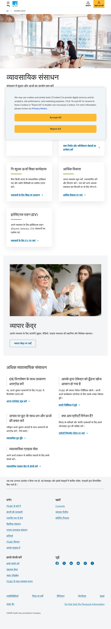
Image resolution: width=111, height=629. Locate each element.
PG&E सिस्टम (12, 542)
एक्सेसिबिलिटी (12, 596)
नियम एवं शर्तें (37, 596)
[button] (8, 4)
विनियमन (60, 596)
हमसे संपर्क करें (12, 563)
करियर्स (9, 536)
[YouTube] (78, 563)
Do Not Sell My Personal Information (85, 604)
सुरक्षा (102, 596)
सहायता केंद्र (12, 569)
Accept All (55, 117)
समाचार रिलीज (62, 512)
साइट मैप (10, 604)
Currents (60, 506)
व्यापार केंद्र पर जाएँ (22, 343)
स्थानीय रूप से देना (14, 518)
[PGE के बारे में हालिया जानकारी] (92, 563)
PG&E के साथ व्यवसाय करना (19, 581)
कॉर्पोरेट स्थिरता (62, 518)
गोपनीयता (82, 596)
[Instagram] (85, 563)
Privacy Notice (39, 108)
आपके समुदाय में (13, 547)
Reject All (55, 129)
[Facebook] (57, 563)
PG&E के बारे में (13, 506)
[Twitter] (64, 563)
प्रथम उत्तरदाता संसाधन (16, 530)
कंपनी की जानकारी (14, 512)
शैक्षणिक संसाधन (13, 524)
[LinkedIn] (71, 563)
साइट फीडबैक (12, 575)
